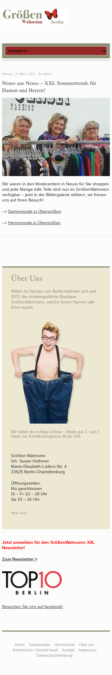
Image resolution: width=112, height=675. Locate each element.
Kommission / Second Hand (35, 650)
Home (20, 645)
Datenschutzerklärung (55, 655)
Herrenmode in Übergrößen (34, 222)
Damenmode (39, 645)
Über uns (86, 645)
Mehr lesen (19, 512)
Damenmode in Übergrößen (34, 211)
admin (47, 73)
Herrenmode (64, 645)
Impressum (87, 650)
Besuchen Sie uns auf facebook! (32, 606)
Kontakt (68, 650)
